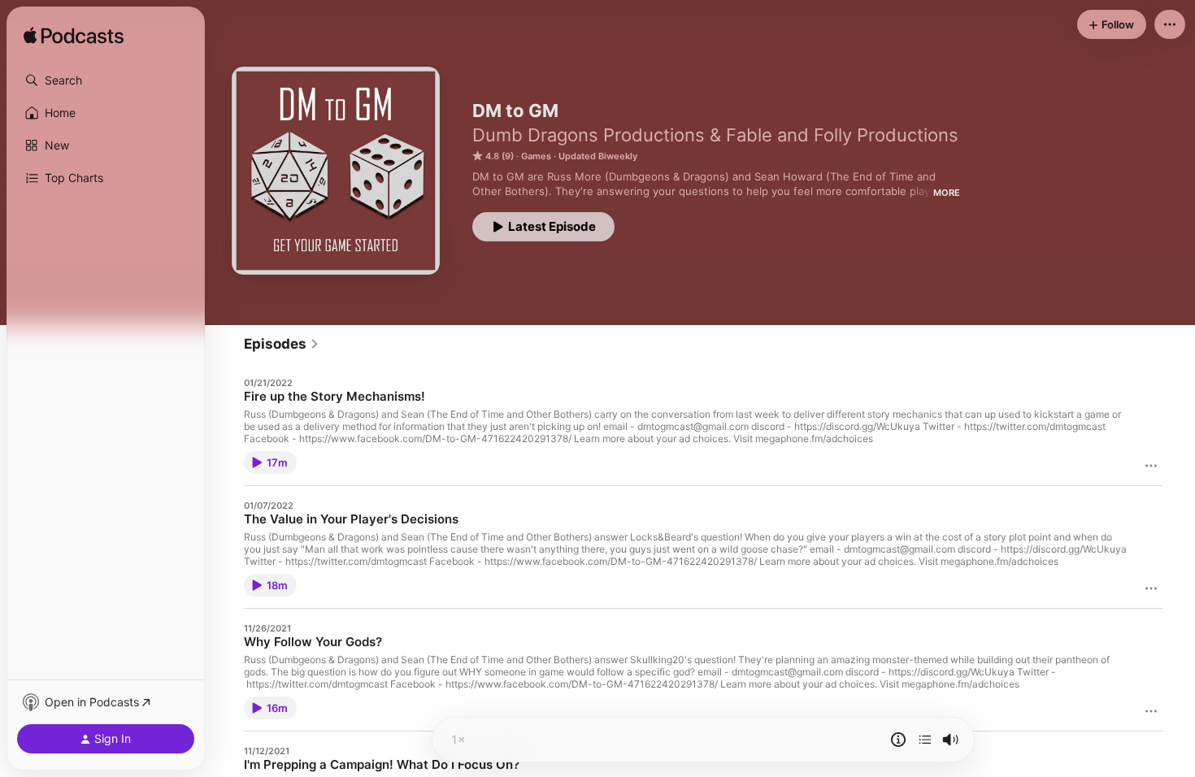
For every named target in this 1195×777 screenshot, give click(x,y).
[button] (105, 80)
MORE (946, 192)
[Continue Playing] (925, 739)
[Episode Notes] (898, 739)
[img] (74, 36)
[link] (281, 344)
